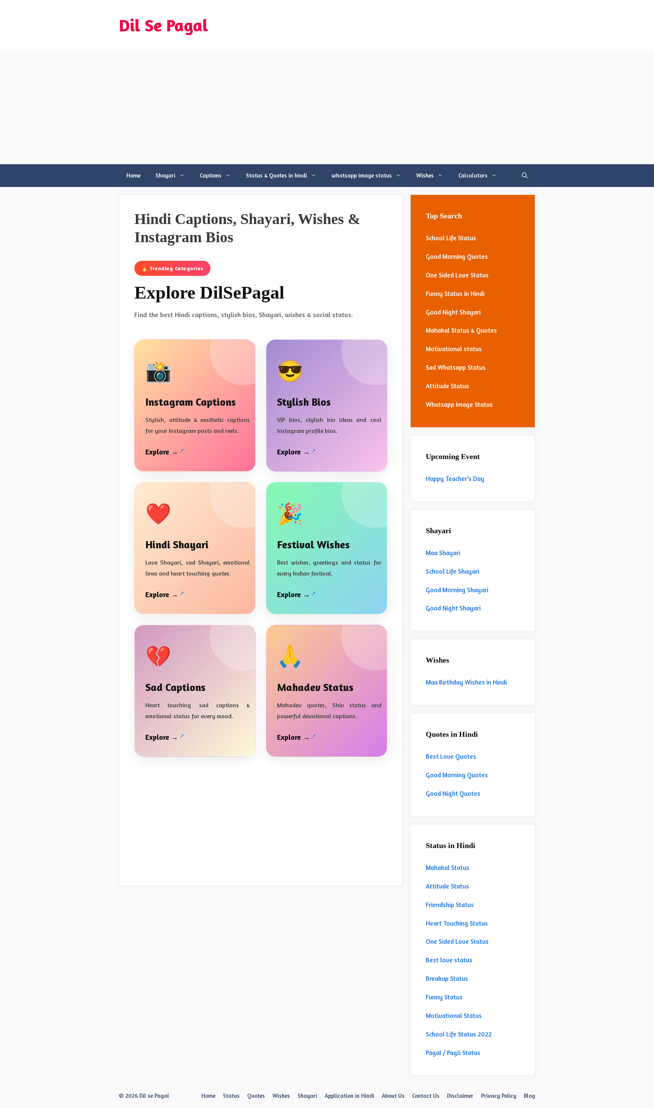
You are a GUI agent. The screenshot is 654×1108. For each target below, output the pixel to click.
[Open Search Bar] (524, 175)
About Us (393, 1095)
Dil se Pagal (154, 1095)
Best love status (449, 960)
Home (133, 175)
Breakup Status (447, 978)
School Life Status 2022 (459, 1034)
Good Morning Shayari (457, 590)
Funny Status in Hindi (455, 293)
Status (231, 1095)
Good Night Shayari (453, 312)
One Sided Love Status (457, 275)
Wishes (425, 175)
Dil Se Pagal (163, 25)
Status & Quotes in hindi (276, 175)
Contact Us (425, 1095)
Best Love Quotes (451, 756)
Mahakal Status (447, 867)
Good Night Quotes (453, 793)
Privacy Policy (498, 1095)
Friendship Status (450, 905)
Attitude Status (447, 386)
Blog (529, 1095)
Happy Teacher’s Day (455, 478)
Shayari (165, 175)
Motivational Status (454, 1015)
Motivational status (454, 349)
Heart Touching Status (457, 923)
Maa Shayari (443, 553)
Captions (210, 175)
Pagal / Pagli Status (453, 1053)
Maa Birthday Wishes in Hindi (466, 682)
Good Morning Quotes (457, 256)
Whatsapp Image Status (459, 404)
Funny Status (444, 997)
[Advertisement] (327, 107)
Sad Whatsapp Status (456, 367)
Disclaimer (460, 1095)
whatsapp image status (362, 175)
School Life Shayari (452, 571)
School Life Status (451, 238)
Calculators (472, 175)
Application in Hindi (349, 1095)
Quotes (256, 1095)
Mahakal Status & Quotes (461, 330)
